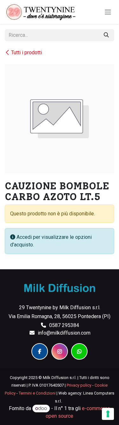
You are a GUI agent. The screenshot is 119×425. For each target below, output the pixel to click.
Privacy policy (79, 385)
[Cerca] (106, 35)
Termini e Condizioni (37, 393)
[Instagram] (59, 351)
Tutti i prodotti (26, 52)
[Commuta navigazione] (108, 12)
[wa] (79, 351)
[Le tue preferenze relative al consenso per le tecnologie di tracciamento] (108, 414)
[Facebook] (39, 351)
